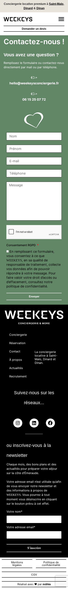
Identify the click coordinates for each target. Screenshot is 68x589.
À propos (15, 359)
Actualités (16, 368)
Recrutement (17, 376)
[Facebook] (50, 423)
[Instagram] (17, 423)
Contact (14, 351)
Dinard (28, 8)
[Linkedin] (34, 423)
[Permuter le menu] (61, 19)
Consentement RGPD (21, 245)
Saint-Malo (56, 3)
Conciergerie (17, 334)
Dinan (40, 8)
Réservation (17, 343)
